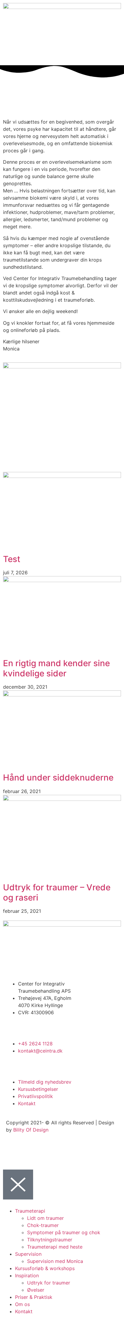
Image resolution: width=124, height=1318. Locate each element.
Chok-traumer (43, 1225)
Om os (22, 1304)
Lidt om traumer (45, 1218)
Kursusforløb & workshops (45, 1268)
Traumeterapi (30, 1211)
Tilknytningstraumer (49, 1240)
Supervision (28, 1254)
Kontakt (24, 1311)
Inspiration (27, 1275)
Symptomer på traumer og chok (63, 1232)
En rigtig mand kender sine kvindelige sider (56, 668)
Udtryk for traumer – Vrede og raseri (56, 892)
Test (11, 559)
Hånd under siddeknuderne (58, 777)
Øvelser (35, 1290)
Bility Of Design (30, 1130)
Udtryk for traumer (48, 1283)
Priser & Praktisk (33, 1297)
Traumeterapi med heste (54, 1247)
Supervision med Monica (55, 1261)
